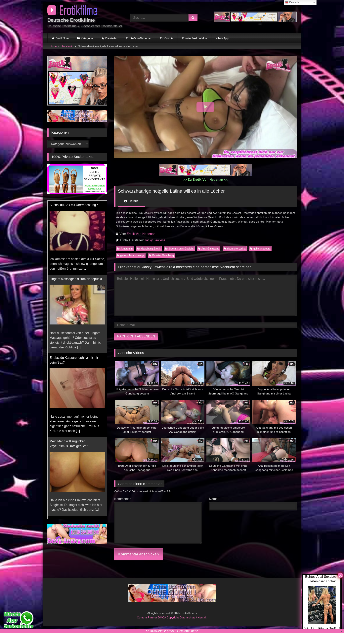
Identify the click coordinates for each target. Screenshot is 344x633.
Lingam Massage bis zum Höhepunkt (76, 279)
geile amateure (261, 248)
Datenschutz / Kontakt (193, 617)
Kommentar (122, 499)
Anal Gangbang (210, 248)
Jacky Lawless (155, 240)
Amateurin (67, 46)
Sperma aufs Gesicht (181, 248)
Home (53, 46)
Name (214, 499)
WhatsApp (222, 38)
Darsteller (111, 38)
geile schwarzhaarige (132, 255)
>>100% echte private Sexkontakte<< (172, 631)
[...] (85, 268)
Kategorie (87, 38)
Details (133, 201)
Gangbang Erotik (150, 248)
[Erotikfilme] (72, 11)
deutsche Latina (236, 248)
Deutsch (293, 2)
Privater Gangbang (163, 255)
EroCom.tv (166, 38)
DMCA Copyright (169, 617)
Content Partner (147, 617)
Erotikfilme (62, 38)
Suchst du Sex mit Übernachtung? (74, 205)
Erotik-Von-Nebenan (138, 38)
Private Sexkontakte (194, 38)
